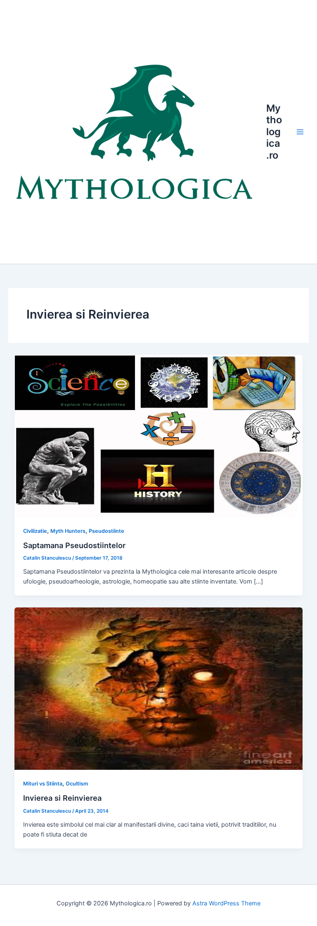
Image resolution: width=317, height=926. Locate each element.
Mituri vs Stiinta (42, 784)
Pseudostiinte (106, 531)
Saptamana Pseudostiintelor (74, 545)
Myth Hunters (67, 531)
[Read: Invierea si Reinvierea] (158, 688)
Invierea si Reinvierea (62, 797)
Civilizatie (35, 531)
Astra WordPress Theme (226, 903)
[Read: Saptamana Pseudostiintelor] (158, 435)
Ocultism (77, 784)
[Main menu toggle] (300, 132)
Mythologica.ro (274, 131)
